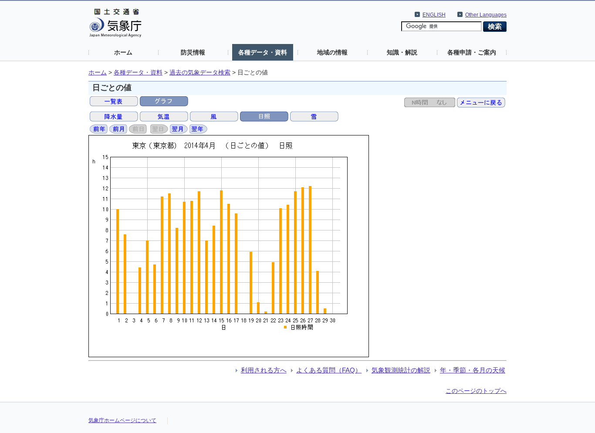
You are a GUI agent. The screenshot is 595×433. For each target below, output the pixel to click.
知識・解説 (402, 52)
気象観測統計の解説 (401, 370)
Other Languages (486, 15)
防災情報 (193, 52)
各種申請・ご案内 (471, 52)
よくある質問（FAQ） (329, 370)
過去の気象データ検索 (199, 72)
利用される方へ (264, 370)
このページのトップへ (476, 390)
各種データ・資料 (262, 52)
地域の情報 (332, 52)
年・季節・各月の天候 (472, 370)
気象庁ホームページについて (122, 420)
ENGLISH (434, 15)
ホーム (123, 52)
